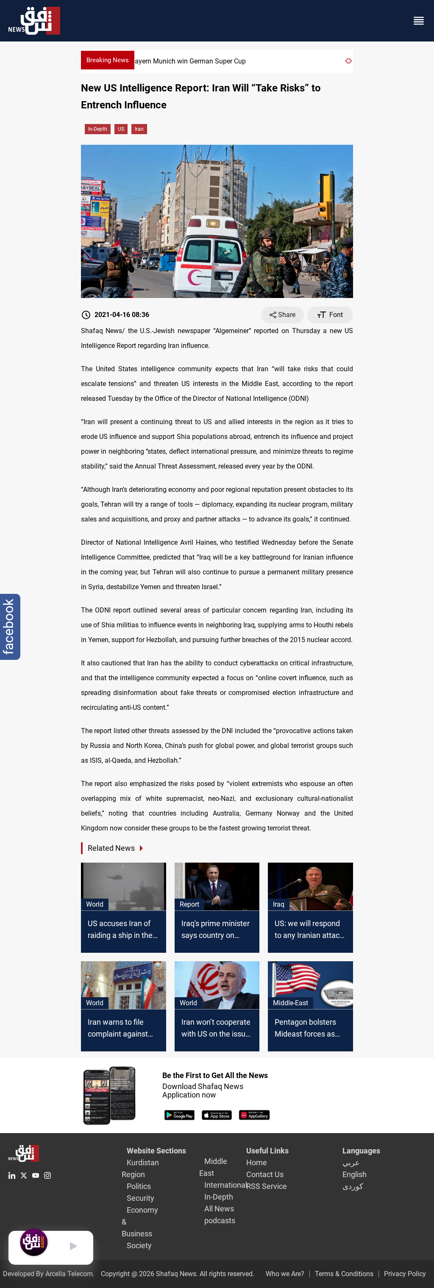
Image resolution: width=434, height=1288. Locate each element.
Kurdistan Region (140, 1168)
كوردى (352, 1186)
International (225, 1184)
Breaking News (107, 60)
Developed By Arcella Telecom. (49, 1274)
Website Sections (156, 1150)
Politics (139, 1186)
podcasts (219, 1220)
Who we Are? (285, 1274)
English (354, 1174)
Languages (361, 1150)
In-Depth (97, 129)
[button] (346, 64)
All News (219, 1208)
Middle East (213, 1167)
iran (139, 129)
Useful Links (267, 1150)
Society (139, 1245)
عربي (351, 1162)
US (121, 129)
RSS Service (266, 1186)
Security (140, 1198)
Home (256, 1162)
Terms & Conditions (344, 1274)
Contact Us (265, 1174)
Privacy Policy (405, 1274)
